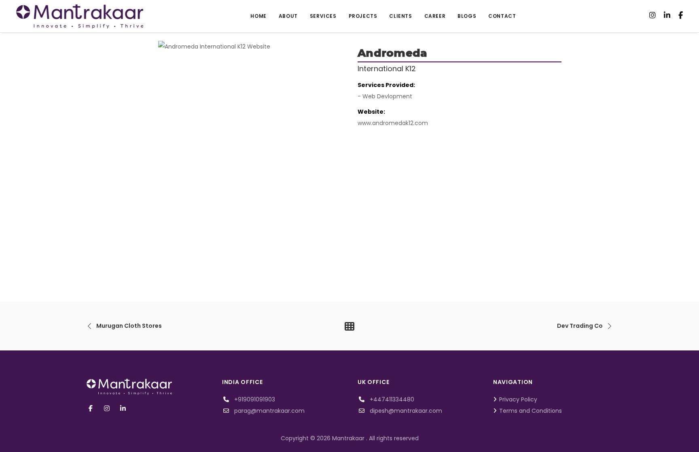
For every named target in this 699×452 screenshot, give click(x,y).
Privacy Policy (518, 399)
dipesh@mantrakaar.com (406, 411)
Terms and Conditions (530, 411)
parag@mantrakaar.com (269, 411)
